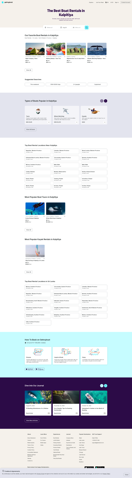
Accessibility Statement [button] (33, 452)
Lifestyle (68, 440)
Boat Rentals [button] (56, 438)
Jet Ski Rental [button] (56, 440)
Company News (69, 438)
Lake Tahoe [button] (82, 442)
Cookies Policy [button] (31, 449)
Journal (68, 434)
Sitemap (29, 458)
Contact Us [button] (30, 460)
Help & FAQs (95, 438)
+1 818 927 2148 (95, 440)
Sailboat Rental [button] (56, 452)
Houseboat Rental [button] (57, 445)
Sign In (117, 2)
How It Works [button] (43, 438)
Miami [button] (80, 438)
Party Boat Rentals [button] (57, 458)
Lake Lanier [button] (81, 440)
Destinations (69, 445)
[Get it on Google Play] (39, 369)
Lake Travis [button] (81, 447)
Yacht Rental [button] (56, 449)
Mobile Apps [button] (43, 442)
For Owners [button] (43, 440)
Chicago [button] (81, 452)
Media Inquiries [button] (31, 442)
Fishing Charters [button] (57, 442)
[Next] (105, 101)
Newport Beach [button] (82, 449)
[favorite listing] (44, 56)
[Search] (87, 27)
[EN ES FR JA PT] (106, 2)
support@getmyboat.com (98, 442)
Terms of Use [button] (40, 473)
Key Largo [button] (81, 457)
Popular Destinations (85, 434)
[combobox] (51, 27)
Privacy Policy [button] (106, 473)
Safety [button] (41, 445)
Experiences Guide (70, 442)
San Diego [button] (81, 445)
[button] (99, 2)
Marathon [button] (81, 461)
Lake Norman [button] (82, 454)
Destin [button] (80, 459)
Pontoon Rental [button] (56, 447)
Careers (29, 440)
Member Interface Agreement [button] (32, 455)
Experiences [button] (56, 434)
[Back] (101, 101)
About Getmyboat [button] (31, 438)
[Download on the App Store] (29, 369)
